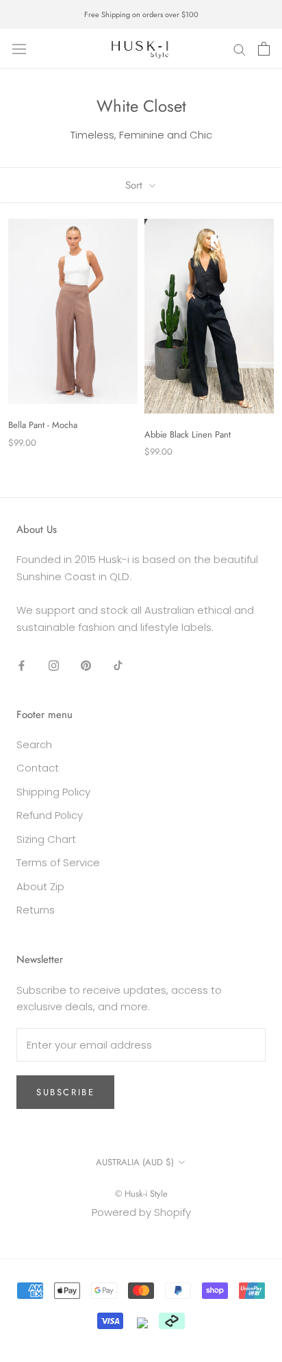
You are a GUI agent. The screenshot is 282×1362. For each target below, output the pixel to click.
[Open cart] (264, 49)
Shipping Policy (53, 792)
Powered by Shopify (141, 1212)
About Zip (40, 886)
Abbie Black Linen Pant (187, 434)
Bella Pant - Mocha (42, 424)
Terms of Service (58, 862)
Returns (35, 910)
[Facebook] (21, 664)
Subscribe (65, 1092)
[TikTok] (118, 664)
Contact (37, 768)
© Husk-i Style (141, 1193)
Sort (135, 185)
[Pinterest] (86, 664)
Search (34, 744)
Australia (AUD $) (135, 1162)
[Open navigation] (19, 48)
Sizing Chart (46, 839)
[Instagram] (54, 664)
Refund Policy (49, 815)
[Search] (239, 49)
